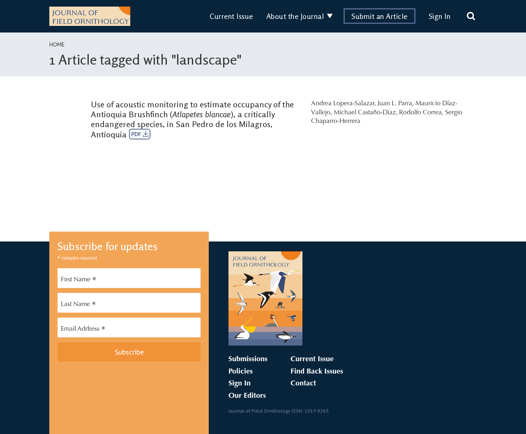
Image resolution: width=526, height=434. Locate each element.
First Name (79, 280)
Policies (240, 372)
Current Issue (231, 16)
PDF (137, 134)
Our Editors (247, 396)
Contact (303, 384)
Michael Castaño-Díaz (365, 112)
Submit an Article (379, 16)
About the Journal (295, 16)
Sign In (440, 16)
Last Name (78, 305)
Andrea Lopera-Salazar (342, 103)
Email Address (83, 329)
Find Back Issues (317, 372)
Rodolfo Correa (420, 112)
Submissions (248, 359)
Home (57, 44)
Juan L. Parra (395, 103)
